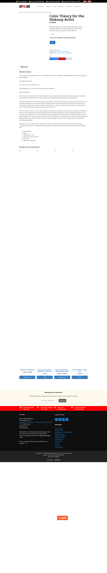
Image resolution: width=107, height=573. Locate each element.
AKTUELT (58, 445)
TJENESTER (58, 441)
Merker (48, 6)
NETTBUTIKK (59, 430)
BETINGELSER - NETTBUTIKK (64, 432)
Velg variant (27, 377)
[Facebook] (56, 419)
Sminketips (60, 6)
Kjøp (52, 42)
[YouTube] (63, 419)
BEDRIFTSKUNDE (60, 436)
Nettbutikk (40, 6)
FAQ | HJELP (58, 428)
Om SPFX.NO (78, 6)
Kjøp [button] (44, 377)
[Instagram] (59, 419)
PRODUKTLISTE (59, 438)
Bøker (56, 51)
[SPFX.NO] (24, 6)
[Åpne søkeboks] (86, 6)
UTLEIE (57, 443)
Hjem (20, 12)
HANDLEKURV (59, 434)
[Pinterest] (66, 419)
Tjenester (69, 6)
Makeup (59, 53)
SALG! (54, 6)
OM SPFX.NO (59, 447)
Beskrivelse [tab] (24, 67)
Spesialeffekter (27, 12)
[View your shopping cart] (84, 6)
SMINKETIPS (59, 440)
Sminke (60, 51)
